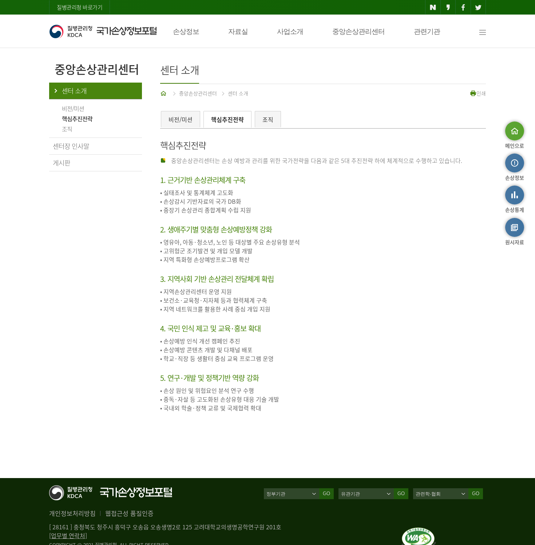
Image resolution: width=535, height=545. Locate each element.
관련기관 (427, 31)
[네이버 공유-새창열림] (432, 7)
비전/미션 (73, 108)
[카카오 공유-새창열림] (448, 7)
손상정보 (186, 31)
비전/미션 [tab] (181, 119)
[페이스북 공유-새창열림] (463, 7)
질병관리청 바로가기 (79, 7)
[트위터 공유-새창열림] (478, 7)
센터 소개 (74, 91)
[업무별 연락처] (68, 535)
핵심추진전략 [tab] (227, 119)
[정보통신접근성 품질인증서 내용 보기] (418, 532)
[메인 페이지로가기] (164, 93)
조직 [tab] (267, 119)
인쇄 (481, 93)
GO (326, 493)
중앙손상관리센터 (358, 31)
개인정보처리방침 (72, 513)
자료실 (238, 31)
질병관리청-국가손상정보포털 (102, 31)
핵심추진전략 (77, 118)
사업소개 (290, 31)
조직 (67, 128)
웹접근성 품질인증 (129, 513)
